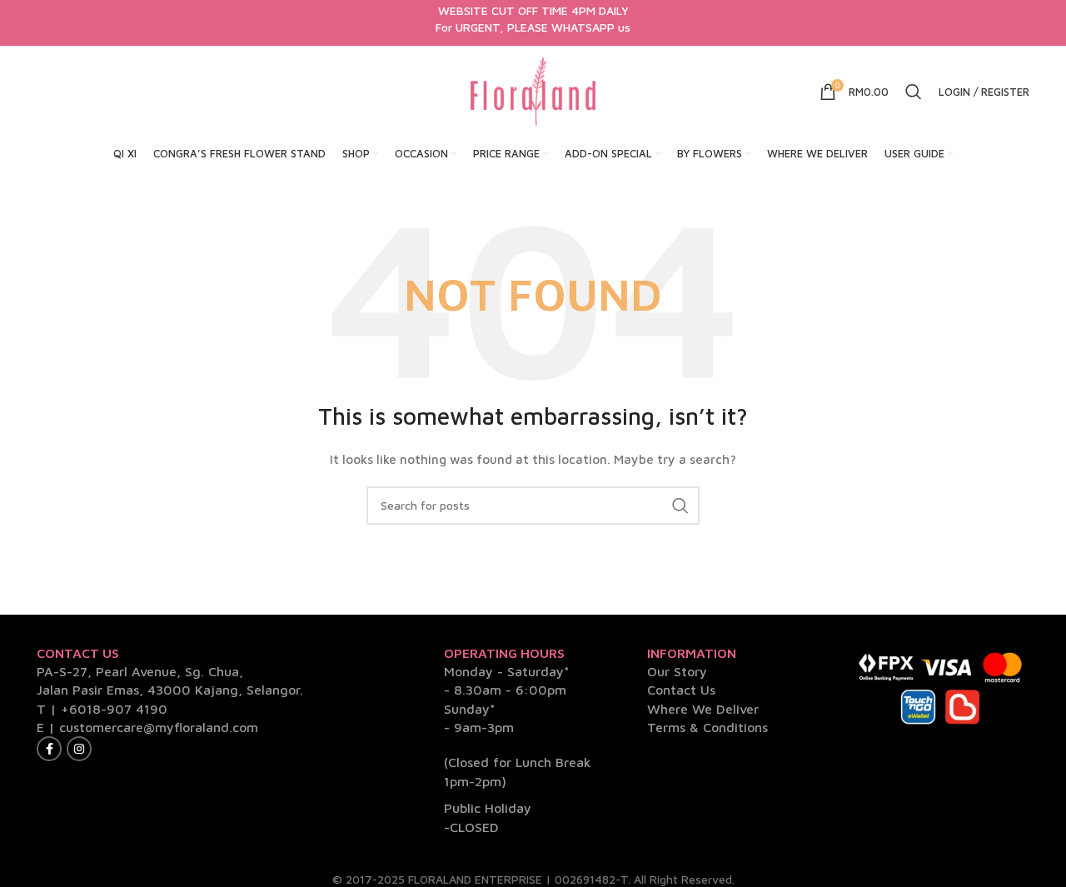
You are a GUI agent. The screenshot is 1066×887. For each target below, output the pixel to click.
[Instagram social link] (79, 748)
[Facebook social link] (49, 748)
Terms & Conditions (707, 727)
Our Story (677, 671)
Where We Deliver (703, 708)
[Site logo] (533, 90)
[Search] (913, 91)
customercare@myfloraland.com (158, 727)
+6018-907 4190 (114, 708)
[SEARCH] (680, 505)
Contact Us (681, 689)
